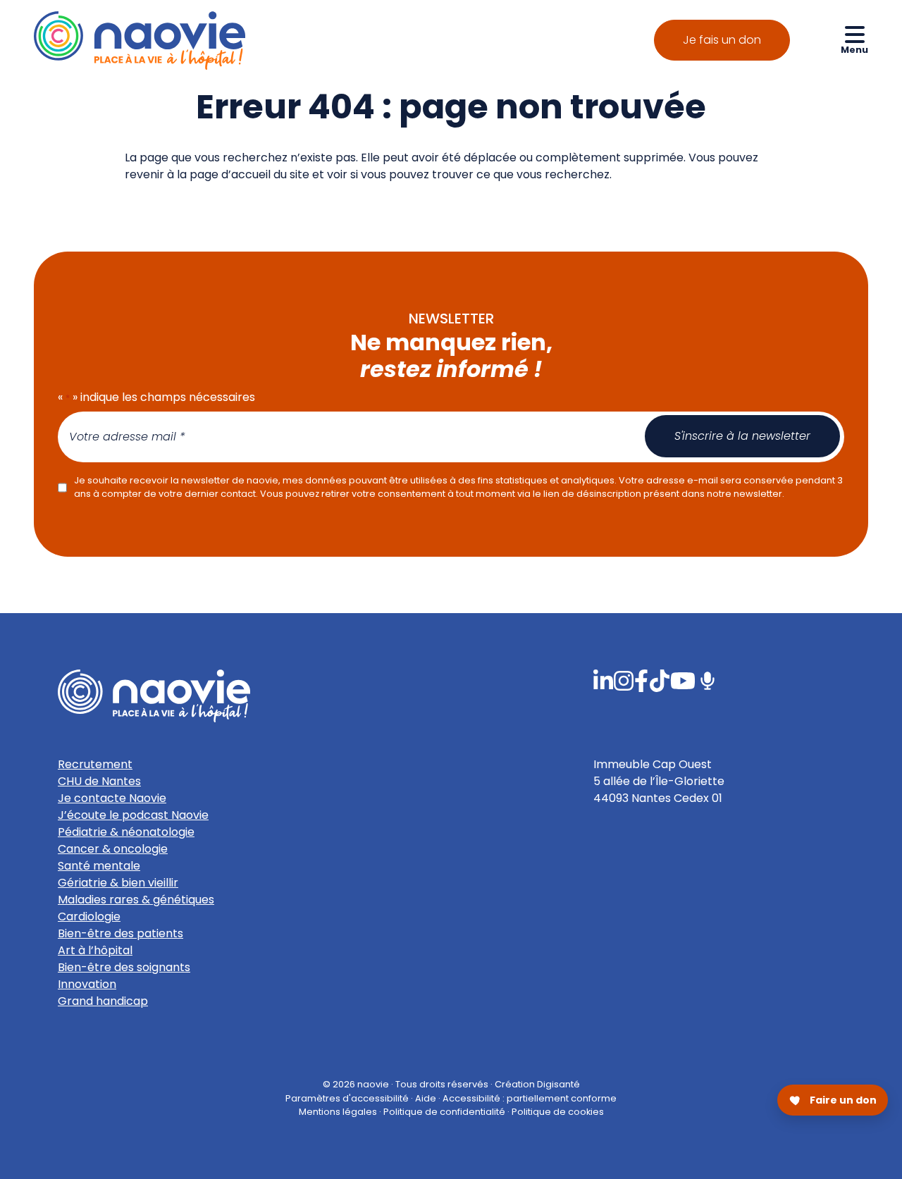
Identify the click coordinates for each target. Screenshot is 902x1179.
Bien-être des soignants (124, 967)
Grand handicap (103, 1001)
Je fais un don (722, 40)
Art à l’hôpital (95, 950)
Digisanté (558, 1084)
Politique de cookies (558, 1111)
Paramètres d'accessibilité (347, 1098)
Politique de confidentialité (444, 1111)
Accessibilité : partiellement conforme (530, 1098)
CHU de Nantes (99, 781)
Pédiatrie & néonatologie (126, 832)
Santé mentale (99, 866)
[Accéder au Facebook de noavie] (641, 680)
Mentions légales (338, 1111)
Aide (425, 1098)
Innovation (87, 984)
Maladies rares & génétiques (136, 899)
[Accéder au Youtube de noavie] (683, 680)
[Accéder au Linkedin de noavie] (603, 680)
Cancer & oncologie (113, 849)
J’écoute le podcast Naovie (133, 815)
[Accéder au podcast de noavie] (707, 680)
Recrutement (95, 764)
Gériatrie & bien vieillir (118, 883)
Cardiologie (89, 916)
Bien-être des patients (120, 933)
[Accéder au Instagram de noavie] (624, 680)
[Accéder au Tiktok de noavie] (659, 680)
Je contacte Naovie (112, 798)
